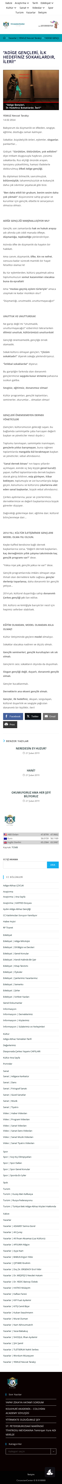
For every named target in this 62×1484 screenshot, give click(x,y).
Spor (50, 7)
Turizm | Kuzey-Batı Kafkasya (18, 1194)
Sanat (23, 7)
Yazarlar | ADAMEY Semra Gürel (19, 1226)
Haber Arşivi (9, 921)
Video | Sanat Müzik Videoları (18, 1137)
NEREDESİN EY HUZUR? (31, 748)
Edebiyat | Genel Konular (16, 953)
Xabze (8, 3)
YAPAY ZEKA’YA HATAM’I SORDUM (25, 1402)
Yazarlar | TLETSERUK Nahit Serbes (21, 1349)
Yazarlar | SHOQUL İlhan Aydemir (20, 1337)
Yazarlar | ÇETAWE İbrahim (16, 1263)
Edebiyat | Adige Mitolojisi (16, 941)
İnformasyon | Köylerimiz (16, 1020)
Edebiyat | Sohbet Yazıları (16, 996)
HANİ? (31, 770)
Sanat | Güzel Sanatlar (14, 1094)
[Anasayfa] (4, 38)
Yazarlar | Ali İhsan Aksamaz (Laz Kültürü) (24, 1238)
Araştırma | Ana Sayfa (14, 896)
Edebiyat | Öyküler (12, 972)
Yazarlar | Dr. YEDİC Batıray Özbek (20, 1281)
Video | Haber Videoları (15, 1113)
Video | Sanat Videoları (15, 1125)
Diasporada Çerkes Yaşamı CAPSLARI (21, 1051)
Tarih (35, 3)
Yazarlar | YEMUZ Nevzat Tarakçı (19, 1361)
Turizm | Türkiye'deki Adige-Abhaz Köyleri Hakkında (29, 1206)
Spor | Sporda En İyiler (14, 1175)
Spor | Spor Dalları (12, 1162)
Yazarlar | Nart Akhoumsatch (18, 1324)
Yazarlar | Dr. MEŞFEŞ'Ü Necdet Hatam (23, 1275)
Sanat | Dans (9, 1082)
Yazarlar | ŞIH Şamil (13, 1343)
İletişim (42, 12)
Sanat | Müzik (10, 1100)
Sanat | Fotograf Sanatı (15, 1088)
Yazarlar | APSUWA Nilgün (16, 1244)
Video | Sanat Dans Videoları (17, 1130)
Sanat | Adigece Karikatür (16, 1076)
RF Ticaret (8, 927)
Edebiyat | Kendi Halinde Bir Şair (19, 959)
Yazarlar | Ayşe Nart (13, 1250)
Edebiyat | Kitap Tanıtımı (15, 965)
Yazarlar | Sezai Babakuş (15, 1331)
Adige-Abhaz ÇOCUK (13, 885)
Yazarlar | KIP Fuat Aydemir (17, 1300)
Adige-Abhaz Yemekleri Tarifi (17, 1038)
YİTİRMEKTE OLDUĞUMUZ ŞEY (23, 1419)
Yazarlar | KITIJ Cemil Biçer (16, 1306)
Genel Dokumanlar (12, 1002)
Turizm (20, 12)
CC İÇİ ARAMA (10, 859)
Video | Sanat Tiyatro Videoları (18, 1143)
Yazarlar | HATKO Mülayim (16, 1287)
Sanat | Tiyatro (10, 1107)
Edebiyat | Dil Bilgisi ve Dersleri (18, 947)
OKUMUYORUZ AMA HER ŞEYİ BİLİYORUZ (31, 794)
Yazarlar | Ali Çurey (12, 1232)
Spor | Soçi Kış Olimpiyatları (17, 1156)
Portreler (7, 1063)
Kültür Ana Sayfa (11, 1057)
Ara (52, 864)
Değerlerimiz (9, 1045)
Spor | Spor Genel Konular (16, 1169)
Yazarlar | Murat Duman (15, 1318)
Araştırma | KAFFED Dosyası (17, 902)
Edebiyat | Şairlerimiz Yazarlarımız (20, 978)
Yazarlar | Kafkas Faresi (15, 1293)
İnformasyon (9, 1008)
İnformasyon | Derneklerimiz (18, 1014)
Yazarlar (31, 12)
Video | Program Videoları (16, 1119)
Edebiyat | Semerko (13, 984)
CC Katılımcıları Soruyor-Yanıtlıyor (20, 915)
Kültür (9, 7)
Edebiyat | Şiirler (11, 990)
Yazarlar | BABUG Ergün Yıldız (18, 1256)
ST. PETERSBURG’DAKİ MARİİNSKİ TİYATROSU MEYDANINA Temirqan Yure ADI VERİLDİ (31, 1430)
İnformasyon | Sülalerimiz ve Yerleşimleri (24, 1026)
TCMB (15, 847)
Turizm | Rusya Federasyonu (18, 1200)
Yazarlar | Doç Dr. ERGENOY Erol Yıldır (22, 1269)
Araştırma (20, 3)
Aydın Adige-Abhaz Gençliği (17, 909)
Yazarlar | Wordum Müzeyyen (18, 1355)
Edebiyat (46, 3)
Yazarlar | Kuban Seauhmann (18, 1312)
